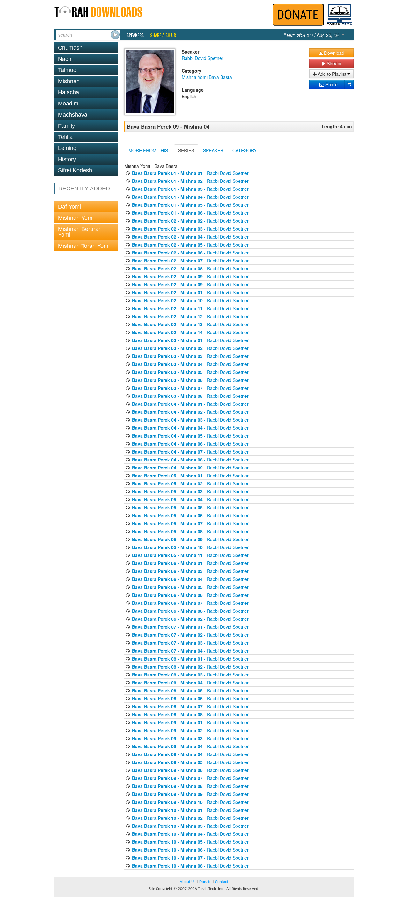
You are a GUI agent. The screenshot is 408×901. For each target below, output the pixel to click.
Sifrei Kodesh (75, 170)
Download (333, 53)
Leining (67, 148)
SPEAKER (213, 150)
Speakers (135, 35)
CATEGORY (244, 150)
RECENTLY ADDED (84, 188)
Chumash (70, 48)
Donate (205, 882)
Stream (333, 63)
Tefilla (65, 137)
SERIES (186, 150)
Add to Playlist (332, 74)
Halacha (68, 92)
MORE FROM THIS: (148, 150)
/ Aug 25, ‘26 (311, 35)
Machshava (72, 114)
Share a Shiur (163, 35)
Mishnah (69, 81)
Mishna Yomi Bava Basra (207, 77)
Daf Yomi (69, 207)
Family (66, 126)
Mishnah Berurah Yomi (80, 232)
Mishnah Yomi (76, 218)
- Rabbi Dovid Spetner (190, 173)
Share (331, 84)
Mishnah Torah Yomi (84, 246)
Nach (64, 59)
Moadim (68, 103)
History (67, 159)
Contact (221, 882)
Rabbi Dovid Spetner (202, 58)
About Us (187, 882)
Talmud (67, 70)
